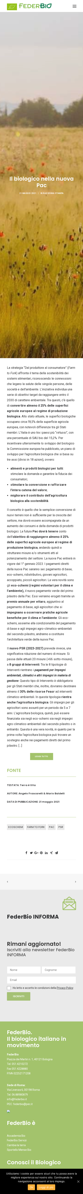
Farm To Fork (36, 827)
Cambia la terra (16, 1145)
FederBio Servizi (17, 1140)
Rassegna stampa (53, 193)
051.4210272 (20, 1063)
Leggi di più (46, 1187)
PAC (51, 827)
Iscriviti (18, 996)
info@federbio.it (17, 1099)
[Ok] (78, 1181)
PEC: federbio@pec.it (20, 1104)
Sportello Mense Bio (19, 1149)
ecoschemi (15, 827)
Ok (31, 1187)
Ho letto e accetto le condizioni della (35, 987)
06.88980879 (20, 1094)
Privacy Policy (65, 987)
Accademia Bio (16, 1135)
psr (60, 827)
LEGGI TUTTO (41, 756)
